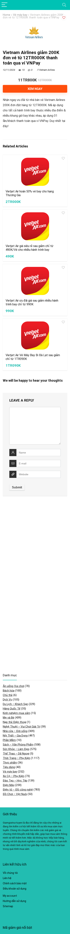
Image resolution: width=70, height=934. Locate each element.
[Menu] (4, 5)
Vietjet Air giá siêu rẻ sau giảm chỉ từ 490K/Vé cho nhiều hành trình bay (29, 248)
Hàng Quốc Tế (11, 708)
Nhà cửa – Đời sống (15, 731)
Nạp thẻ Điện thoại (14, 722)
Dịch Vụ (7, 699)
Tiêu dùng (9, 767)
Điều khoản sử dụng (14, 888)
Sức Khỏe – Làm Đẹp (16, 749)
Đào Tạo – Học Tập (15, 780)
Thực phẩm (10, 762)
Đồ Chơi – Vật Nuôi (15, 794)
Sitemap (8, 906)
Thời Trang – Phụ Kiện (16, 758)
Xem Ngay (35, 89)
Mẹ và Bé (8, 717)
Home (6, 15)
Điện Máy (8, 785)
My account (10, 895)
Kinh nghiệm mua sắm (16, 713)
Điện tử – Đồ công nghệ (18, 789)
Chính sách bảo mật (15, 883)
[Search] (64, 5)
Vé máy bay (20, 15)
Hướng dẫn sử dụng (14, 900)
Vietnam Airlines (47, 70)
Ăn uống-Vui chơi (13, 686)
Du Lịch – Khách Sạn (15, 704)
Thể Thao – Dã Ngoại (16, 753)
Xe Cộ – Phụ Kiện (13, 776)
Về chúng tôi (10, 872)
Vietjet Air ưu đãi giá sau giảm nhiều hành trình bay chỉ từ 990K (32, 302)
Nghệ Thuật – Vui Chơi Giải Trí (21, 726)
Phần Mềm (9, 740)
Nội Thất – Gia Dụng (15, 735)
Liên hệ (7, 878)
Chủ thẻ (8, 695)
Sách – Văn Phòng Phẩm (18, 744)
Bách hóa (8, 690)
